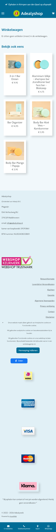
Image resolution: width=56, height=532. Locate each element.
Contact (51, 311)
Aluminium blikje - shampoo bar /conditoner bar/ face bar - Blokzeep (41, 82)
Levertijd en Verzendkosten (43, 284)
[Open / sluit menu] (3, 13)
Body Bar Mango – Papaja (15, 164)
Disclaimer (50, 317)
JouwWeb (13, 516)
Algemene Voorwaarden (44, 301)
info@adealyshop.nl (15, 223)
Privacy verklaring (47, 306)
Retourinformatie (47, 279)
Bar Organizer (14, 122)
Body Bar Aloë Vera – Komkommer (41, 125)
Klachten (50, 290)
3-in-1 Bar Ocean (15, 78)
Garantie (51, 295)
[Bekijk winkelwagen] (53, 13)
